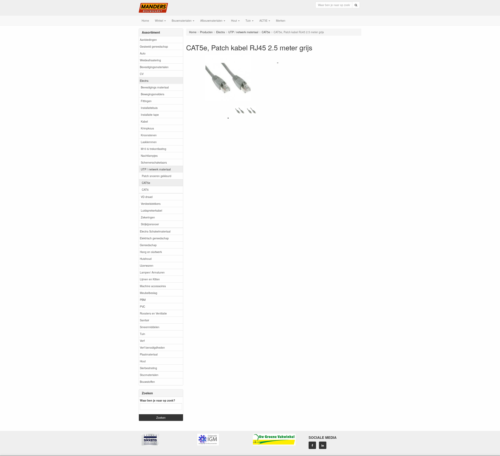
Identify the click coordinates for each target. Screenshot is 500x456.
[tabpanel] (239, 110)
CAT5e (146, 183)
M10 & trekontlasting (153, 149)
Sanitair (144, 320)
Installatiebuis (149, 108)
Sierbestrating (148, 368)
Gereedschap (148, 245)
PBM (143, 300)
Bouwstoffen (147, 382)
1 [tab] (228, 118)
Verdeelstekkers (151, 204)
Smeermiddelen (149, 327)
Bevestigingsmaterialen (154, 67)
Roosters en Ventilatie (153, 313)
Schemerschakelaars (154, 162)
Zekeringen (148, 217)
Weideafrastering (150, 60)
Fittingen (146, 101)
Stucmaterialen (149, 375)
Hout (143, 361)
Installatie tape (150, 115)
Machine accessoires (153, 286)
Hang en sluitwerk (151, 252)
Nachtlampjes (149, 156)
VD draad (147, 197)
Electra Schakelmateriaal (155, 231)
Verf (142, 341)
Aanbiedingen (148, 40)
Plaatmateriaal (149, 354)
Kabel (144, 121)
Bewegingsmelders (152, 94)
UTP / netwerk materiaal (156, 169)
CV (142, 74)
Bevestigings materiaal (155, 87)
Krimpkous (147, 128)
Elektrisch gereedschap (154, 238)
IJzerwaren (146, 265)
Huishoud (146, 259)
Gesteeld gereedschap (154, 46)
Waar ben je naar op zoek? (157, 400)
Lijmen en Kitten (150, 279)
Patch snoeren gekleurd (156, 176)
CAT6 (145, 189)
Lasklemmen (149, 142)
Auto (143, 53)
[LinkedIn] (322, 445)
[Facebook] (312, 445)
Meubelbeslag (148, 293)
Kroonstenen (149, 135)
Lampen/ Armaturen (152, 272)
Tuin (142, 334)
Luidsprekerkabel (151, 210)
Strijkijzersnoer (150, 224)
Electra (144, 81)
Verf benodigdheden (152, 347)
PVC (142, 306)
